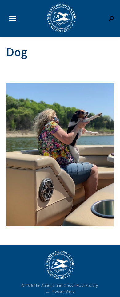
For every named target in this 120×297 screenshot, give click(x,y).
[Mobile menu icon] (12, 18)
